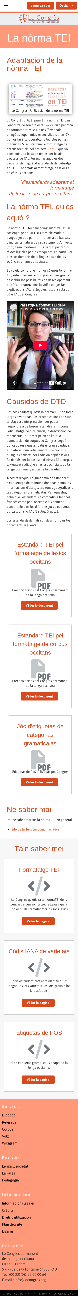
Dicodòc (8, 1115)
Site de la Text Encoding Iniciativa (35, 829)
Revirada (9, 1122)
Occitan (65, 5)
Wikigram (9, 1143)
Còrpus (7, 1129)
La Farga (8, 1173)
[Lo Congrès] (39, 18)
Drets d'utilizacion (16, 1217)
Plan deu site (12, 1224)
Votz (5, 1136)
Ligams (7, 1231)
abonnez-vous (41, 5)
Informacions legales (18, 1203)
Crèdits (7, 1210)
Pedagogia (10, 1180)
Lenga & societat (15, 1166)
